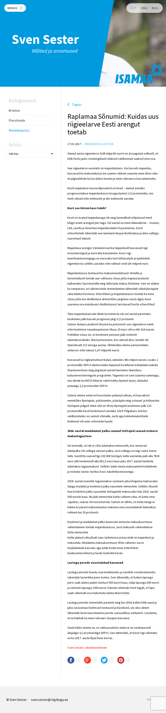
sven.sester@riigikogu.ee (49, 699)
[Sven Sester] (139, 73)
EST (134, 8)
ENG (144, 8)
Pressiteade (17, 120)
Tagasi (76, 104)
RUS (155, 8)
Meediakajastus (19, 130)
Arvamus (14, 110)
